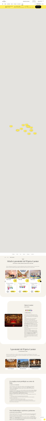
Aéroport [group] (28, 254)
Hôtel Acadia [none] (8, 279)
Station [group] (24, 254)
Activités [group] (32, 254)
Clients (27, 6)
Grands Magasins (11, 368)
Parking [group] (13, 254)
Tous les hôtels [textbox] (8, 7)
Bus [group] (20, 254)
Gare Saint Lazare (23, 368)
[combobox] (10, 7)
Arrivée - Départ (18, 6)
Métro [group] (17, 254)
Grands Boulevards (35, 368)
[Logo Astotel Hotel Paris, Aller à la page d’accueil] (4, 1)
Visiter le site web (27, 312)
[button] (35, 4)
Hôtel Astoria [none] (33, 279)
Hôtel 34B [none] (20, 279)
